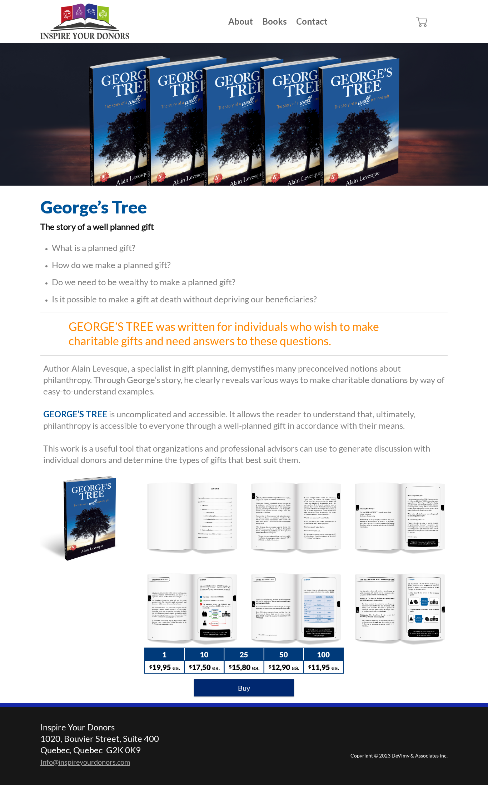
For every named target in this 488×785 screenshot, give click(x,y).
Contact (312, 21)
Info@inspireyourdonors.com (85, 762)
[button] (422, 21)
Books (274, 21)
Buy (244, 688)
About (240, 21)
